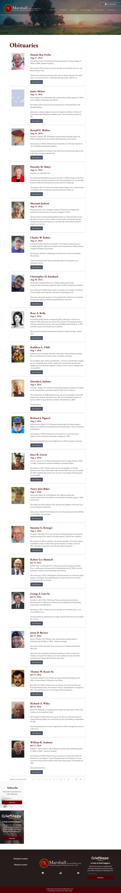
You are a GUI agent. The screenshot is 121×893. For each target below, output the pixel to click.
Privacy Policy (51, 890)
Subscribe (12, 802)
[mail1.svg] (78, 873)
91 (80, 779)
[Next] (84, 779)
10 (68, 779)
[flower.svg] (43, 873)
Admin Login (68, 890)
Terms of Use (60, 890)
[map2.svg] (60, 873)
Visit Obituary (36, 82)
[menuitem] (53, 10)
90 (76, 779)
